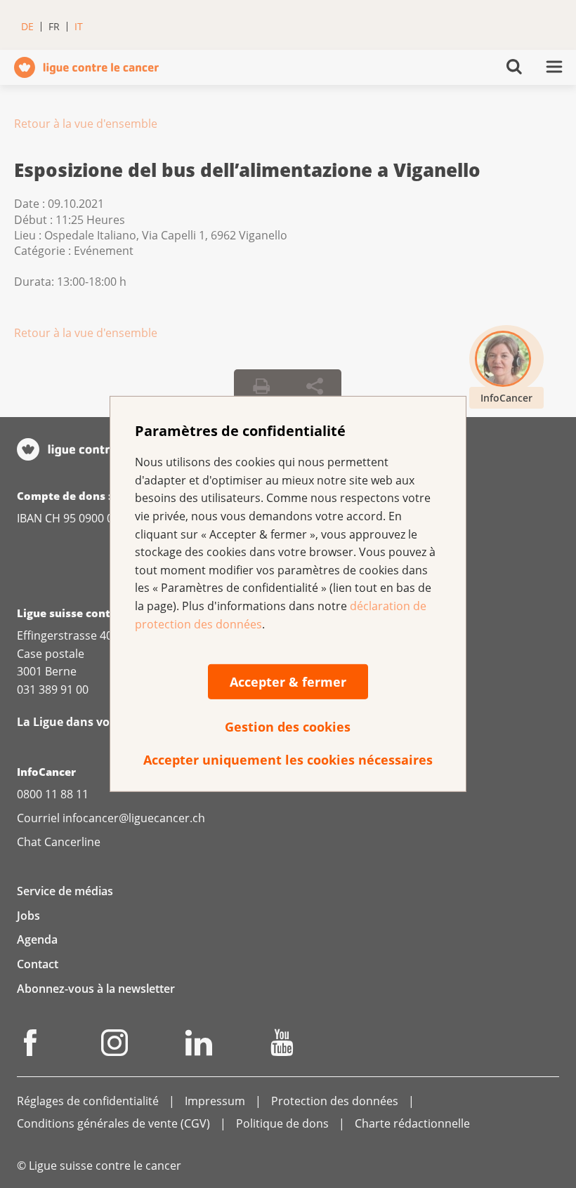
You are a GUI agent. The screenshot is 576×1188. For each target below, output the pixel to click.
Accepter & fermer (288, 681)
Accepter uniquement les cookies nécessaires (288, 760)
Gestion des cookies (288, 726)
